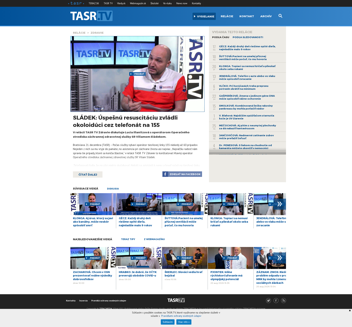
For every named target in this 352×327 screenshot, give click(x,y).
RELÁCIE (79, 32)
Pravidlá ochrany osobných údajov (108, 300)
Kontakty (196, 3)
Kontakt (246, 16)
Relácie (227, 16)
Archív (266, 16)
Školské (155, 3)
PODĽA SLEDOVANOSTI (248, 37)
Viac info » (184, 322)
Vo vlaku (167, 3)
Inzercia (83, 300)
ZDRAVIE (97, 32)
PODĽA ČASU (220, 37)
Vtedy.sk (121, 3)
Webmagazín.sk (138, 3)
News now (181, 3)
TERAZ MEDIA (105, 308)
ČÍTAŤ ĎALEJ (87, 174)
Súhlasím (168, 322)
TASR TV (108, 3)
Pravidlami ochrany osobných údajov (181, 315)
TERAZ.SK (94, 3)
